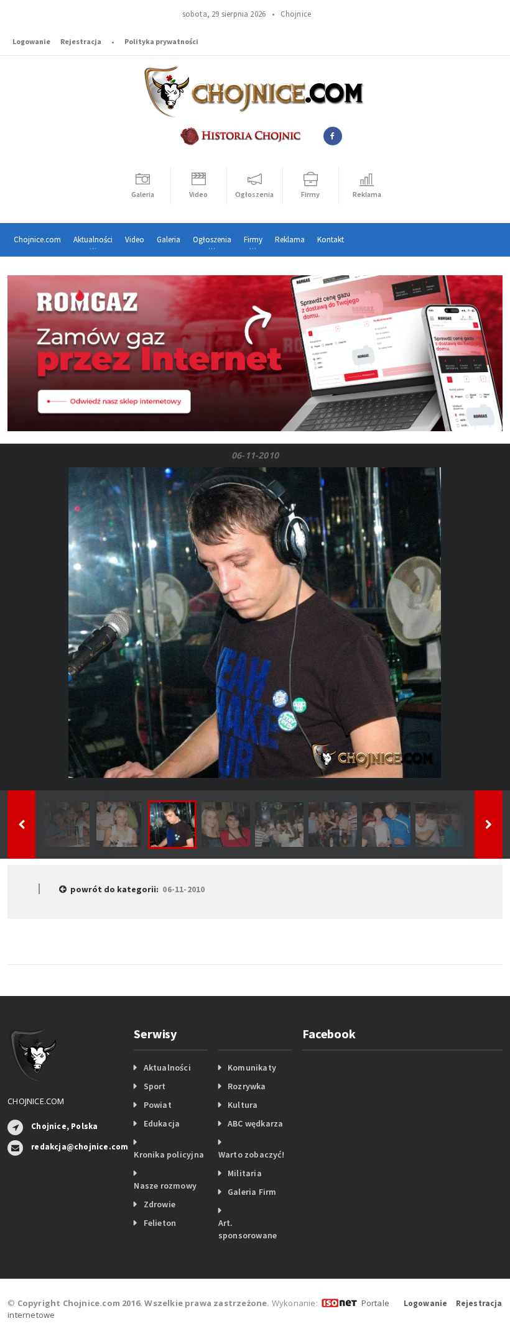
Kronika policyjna (169, 1154)
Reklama (290, 239)
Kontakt (330, 239)
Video (134, 239)
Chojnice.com (37, 239)
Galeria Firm (252, 1191)
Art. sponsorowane (247, 1229)
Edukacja (162, 1123)
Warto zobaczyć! (251, 1154)
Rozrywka (247, 1086)
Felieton (160, 1222)
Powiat (158, 1104)
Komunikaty (252, 1067)
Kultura (242, 1104)
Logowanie (31, 41)
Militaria (245, 1173)
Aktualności (167, 1067)
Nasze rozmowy (165, 1185)
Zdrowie (159, 1204)
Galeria (168, 239)
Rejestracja (80, 41)
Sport (155, 1086)
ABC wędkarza (256, 1123)
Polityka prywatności (161, 41)
